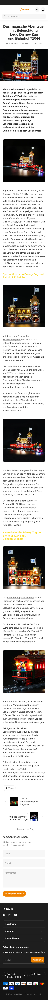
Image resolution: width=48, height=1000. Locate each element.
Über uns (9, 931)
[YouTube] (15, 915)
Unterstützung (12, 938)
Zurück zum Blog (25, 829)
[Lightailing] (24, 9)
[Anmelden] (37, 9)
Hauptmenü (10, 924)
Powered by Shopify (33, 994)
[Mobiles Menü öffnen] (4, 9)
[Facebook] (4, 915)
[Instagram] (10, 915)
